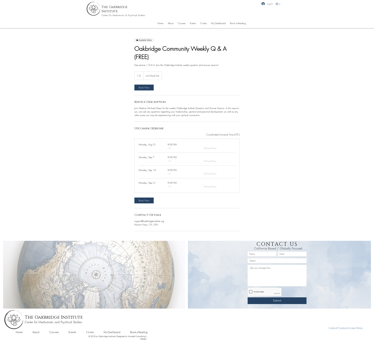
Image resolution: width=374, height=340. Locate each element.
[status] (223, 134)
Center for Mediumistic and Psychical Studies (53, 322)
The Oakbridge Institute (54, 317)
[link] (144, 87)
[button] (238, 23)
